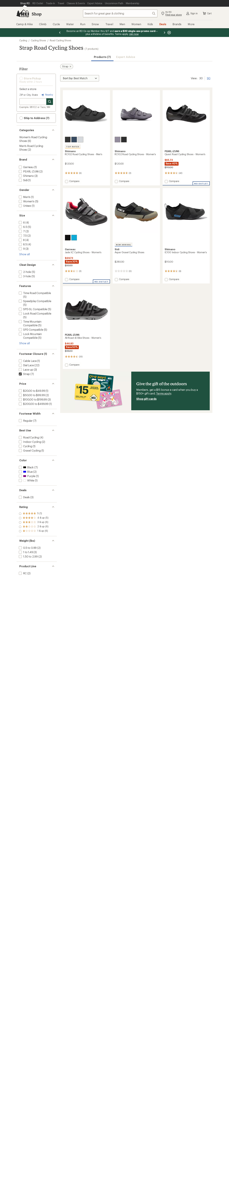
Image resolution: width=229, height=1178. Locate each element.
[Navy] (74, 139)
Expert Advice (125, 56)
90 (208, 78)
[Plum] (117, 139)
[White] (80, 139)
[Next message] (164, 33)
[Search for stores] (49, 101)
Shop (36, 13)
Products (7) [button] (102, 56)
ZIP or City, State (28, 94)
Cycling (23, 40)
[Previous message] (60, 33)
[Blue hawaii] (74, 237)
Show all (24, 254)
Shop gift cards (146, 398)
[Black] (68, 139)
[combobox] (120, 13)
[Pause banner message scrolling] (168, 33)
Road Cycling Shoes (60, 40)
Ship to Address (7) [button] (36, 118)
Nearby (49, 94)
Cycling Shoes (38, 40)
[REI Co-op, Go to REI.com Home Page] (22, 13)
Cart (209, 13)
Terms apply (163, 393)
